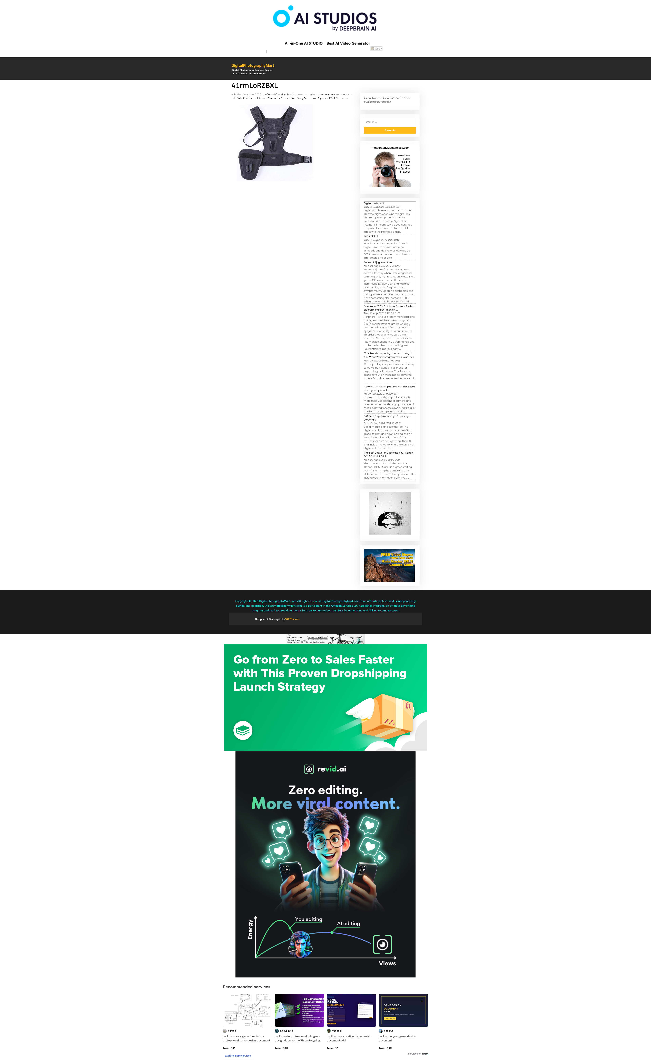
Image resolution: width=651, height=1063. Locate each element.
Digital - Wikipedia (374, 203)
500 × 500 (271, 94)
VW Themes (292, 619)
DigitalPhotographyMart (252, 65)
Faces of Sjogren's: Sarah (378, 262)
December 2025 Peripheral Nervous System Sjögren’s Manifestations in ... (389, 307)
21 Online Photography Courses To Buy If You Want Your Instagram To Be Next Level (389, 355)
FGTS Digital (371, 236)
